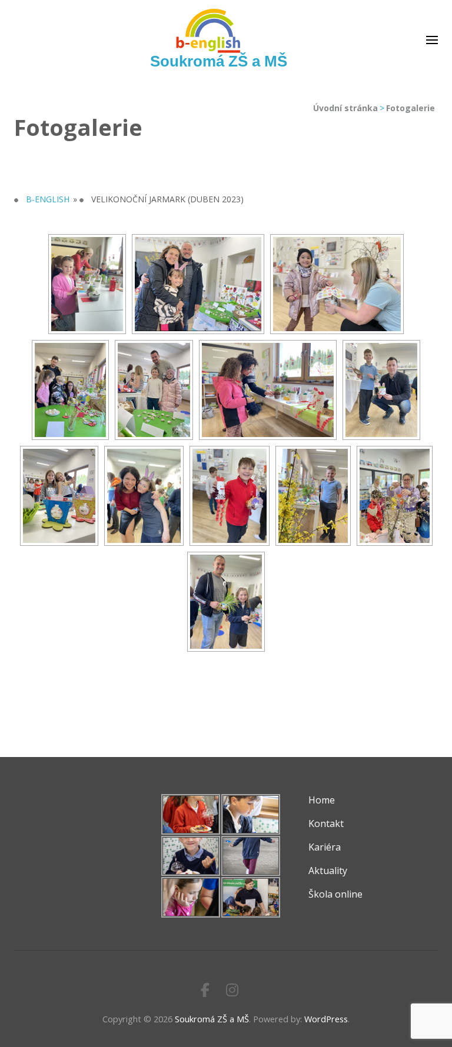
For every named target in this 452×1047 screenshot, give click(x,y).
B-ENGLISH (47, 199)
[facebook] (205, 989)
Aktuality (327, 870)
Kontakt (326, 823)
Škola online (335, 894)
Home (321, 799)
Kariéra (324, 847)
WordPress (326, 1019)
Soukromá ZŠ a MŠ (218, 61)
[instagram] (232, 989)
